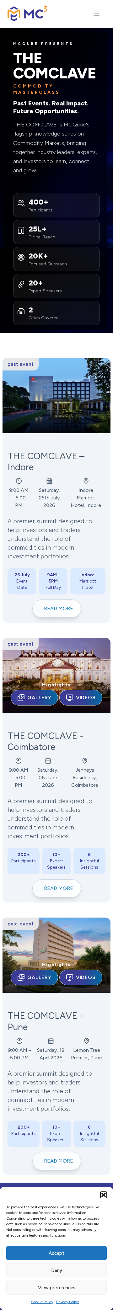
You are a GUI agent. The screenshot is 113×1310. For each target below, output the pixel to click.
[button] (103, 1195)
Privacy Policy (67, 1302)
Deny (56, 1270)
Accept (56, 1253)
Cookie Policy (42, 1302)
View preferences (56, 1288)
